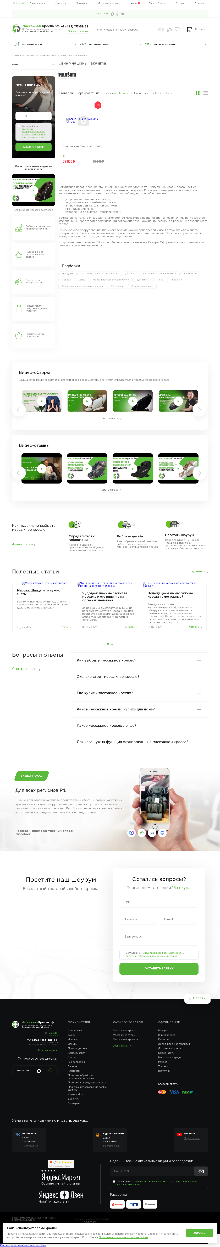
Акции (134, 3)
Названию (110, 93)
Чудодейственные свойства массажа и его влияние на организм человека (104, 597)
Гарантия (163, 1040)
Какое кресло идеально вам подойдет (23, 1245)
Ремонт (162, 1062)
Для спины (143, 280)
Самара (20, 3)
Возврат (163, 1031)
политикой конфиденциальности (163, 953)
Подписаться (30, 1146)
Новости (73, 1040)
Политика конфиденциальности (87, 1083)
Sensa (82, 280)
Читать (63, 627)
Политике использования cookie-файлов (123, 1238)
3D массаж (117, 286)
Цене (169, 93)
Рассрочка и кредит (170, 1058)
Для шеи (130, 274)
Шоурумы (164, 1071)
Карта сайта (75, 1094)
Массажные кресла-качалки (159, 274)
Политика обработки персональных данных (81, 1076)
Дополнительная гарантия (174, 1044)
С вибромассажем (142, 286)
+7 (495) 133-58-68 (74, 26)
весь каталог (121, 1046)
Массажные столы (124, 1035)
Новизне (124, 93)
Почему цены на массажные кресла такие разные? (170, 595)
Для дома (67, 274)
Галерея (73, 1067)
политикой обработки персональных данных (152, 956)
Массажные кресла (124, 1031)
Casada (66, 280)
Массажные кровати (125, 1040)
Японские (176, 280)
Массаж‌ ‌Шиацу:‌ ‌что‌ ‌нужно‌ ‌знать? (38, 592)
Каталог (59, 3)
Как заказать (166, 1053)
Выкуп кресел (166, 1035)
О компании (36, 3)
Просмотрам (140, 93)
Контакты (74, 1071)
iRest (160, 280)
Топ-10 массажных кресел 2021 (99, 274)
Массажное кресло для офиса (111, 280)
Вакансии (73, 1099)
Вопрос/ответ (77, 1053)
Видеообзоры (157, 3)
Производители (77, 1049)
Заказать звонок (78, 31)
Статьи (180, 3)
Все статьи (197, 572)
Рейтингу (157, 93)
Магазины (81, 3)
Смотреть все (110, 418)
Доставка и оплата (109, 3)
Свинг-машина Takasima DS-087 (81, 146)
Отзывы (199, 3)
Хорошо (199, 1233)
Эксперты (74, 1103)
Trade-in (163, 1067)
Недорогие (190, 274)
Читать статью (22, 544)
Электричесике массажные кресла (82, 286)
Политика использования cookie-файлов (88, 1088)
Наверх (199, 998)
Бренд (15, 65)
